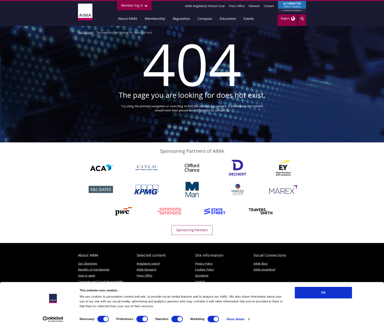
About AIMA (127, 18)
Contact (269, 6)
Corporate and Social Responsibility (101, 281)
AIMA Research (146, 269)
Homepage (85, 32)
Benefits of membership (93, 269)
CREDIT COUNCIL (292, 6)
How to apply (86, 275)
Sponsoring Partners (192, 230)
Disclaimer (202, 275)
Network (254, 6)
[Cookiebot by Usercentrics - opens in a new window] (53, 319)
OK (323, 292)
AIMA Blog (260, 263)
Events (249, 18)
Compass (205, 18)
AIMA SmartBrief (264, 269)
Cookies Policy (204, 269)
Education (228, 18)
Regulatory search (148, 263)
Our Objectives (87, 263)
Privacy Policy (204, 263)
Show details (235, 319)
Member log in (132, 5)
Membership (155, 18)
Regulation (181, 18)
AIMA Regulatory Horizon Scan (205, 6)
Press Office (237, 6)
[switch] (142, 319)
